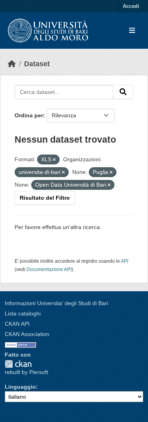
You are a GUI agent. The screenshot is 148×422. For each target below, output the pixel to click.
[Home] (12, 64)
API (124, 261)
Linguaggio (20, 387)
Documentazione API (48, 269)
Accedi (131, 6)
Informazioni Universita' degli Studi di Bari (56, 303)
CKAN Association (27, 334)
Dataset (37, 64)
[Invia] (123, 92)
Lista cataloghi (23, 313)
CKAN (18, 364)
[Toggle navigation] (132, 30)
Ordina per (29, 115)
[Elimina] (54, 159)
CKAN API (17, 324)
